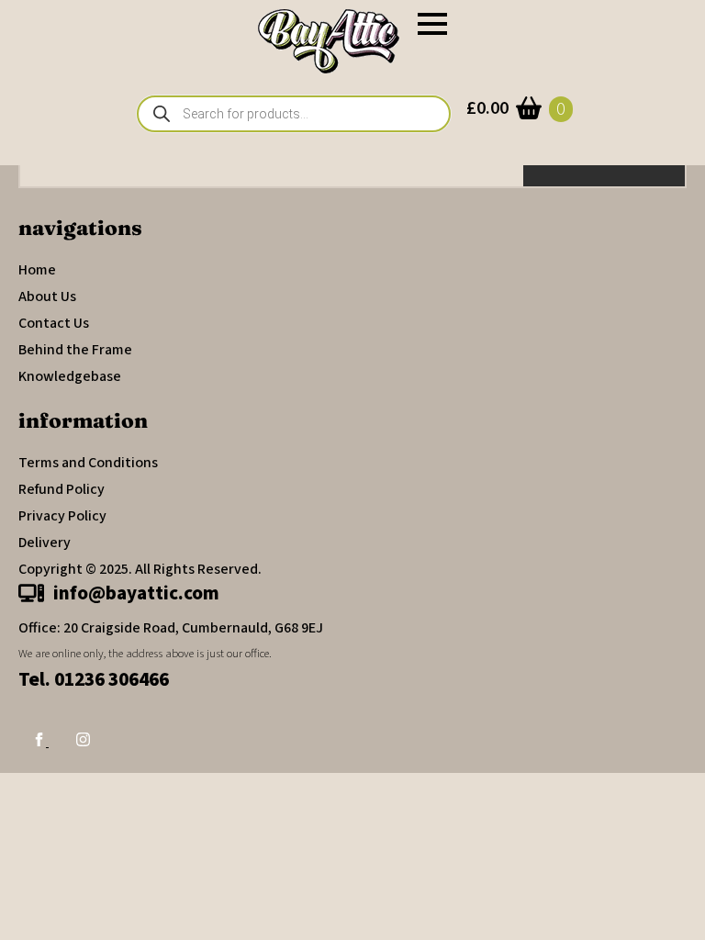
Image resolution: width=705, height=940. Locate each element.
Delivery (44, 542)
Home (37, 270)
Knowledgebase (69, 376)
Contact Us (53, 323)
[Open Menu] (432, 24)
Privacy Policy (62, 516)
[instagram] (83, 742)
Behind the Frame (75, 350)
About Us (47, 296)
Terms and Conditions (88, 463)
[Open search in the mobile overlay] (293, 114)
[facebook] (40, 742)
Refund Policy (61, 489)
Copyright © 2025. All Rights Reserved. (140, 569)
